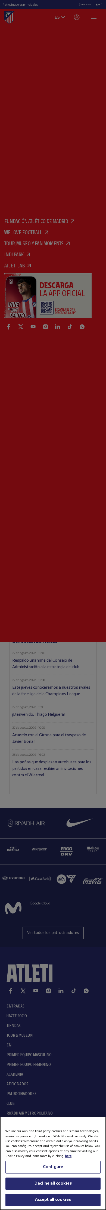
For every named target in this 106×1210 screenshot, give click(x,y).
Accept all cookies (53, 1200)
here (68, 1156)
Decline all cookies (53, 1183)
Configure (53, 1167)
